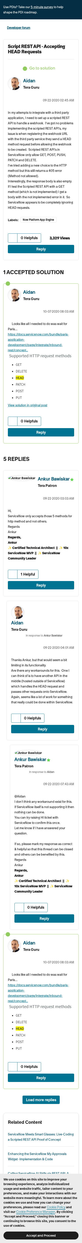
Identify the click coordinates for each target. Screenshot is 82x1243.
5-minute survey (42, 7)
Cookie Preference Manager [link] (35, 1212)
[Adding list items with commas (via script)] (74, 458)
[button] (12, 238)
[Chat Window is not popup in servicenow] (65, 458)
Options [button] (76, 27)
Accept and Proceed (41, 1236)
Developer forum (18, 28)
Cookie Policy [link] (56, 1207)
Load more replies (41, 1100)
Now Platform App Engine (38, 219)
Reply (41, 249)
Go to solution (42, 68)
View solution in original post (27, 405)
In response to (44, 635)
